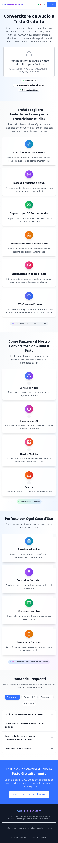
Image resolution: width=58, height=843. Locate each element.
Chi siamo (29, 703)
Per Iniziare (12, 697)
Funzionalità (29, 697)
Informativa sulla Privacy (16, 828)
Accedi (51, 4)
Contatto (48, 828)
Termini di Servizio (35, 828)
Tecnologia (46, 697)
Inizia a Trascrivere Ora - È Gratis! (29, 794)
